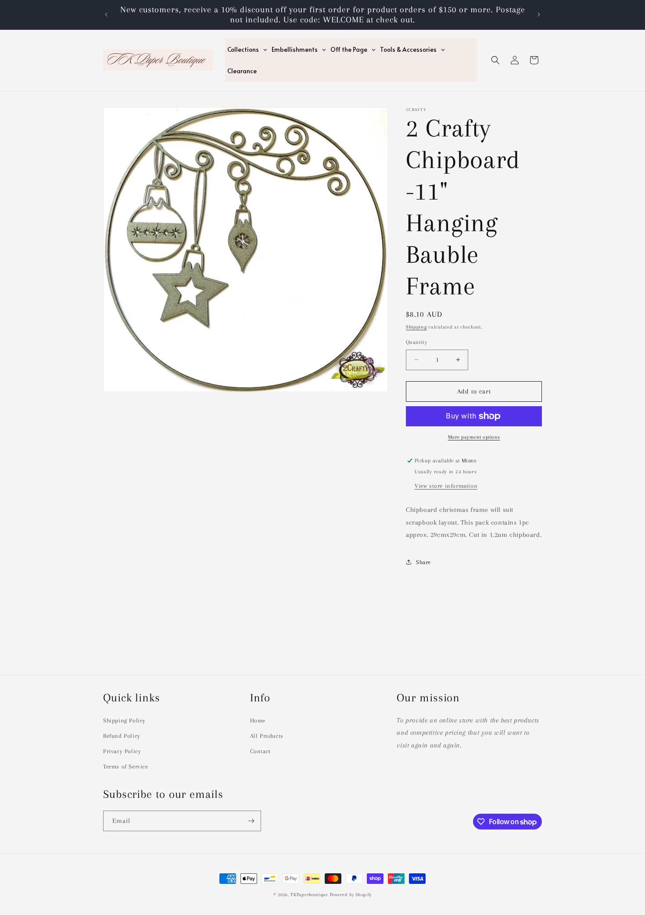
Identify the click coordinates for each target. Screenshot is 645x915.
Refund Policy (121, 736)
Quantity (416, 342)
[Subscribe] (251, 821)
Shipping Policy (124, 720)
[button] (495, 60)
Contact (260, 751)
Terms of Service (125, 766)
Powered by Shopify (351, 894)
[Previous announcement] (106, 14)
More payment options (474, 437)
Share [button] (423, 562)
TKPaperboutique (309, 894)
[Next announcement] (538, 14)
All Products (266, 736)
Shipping (416, 327)
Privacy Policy (122, 751)
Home (257, 720)
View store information (446, 486)
